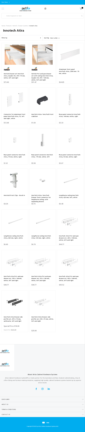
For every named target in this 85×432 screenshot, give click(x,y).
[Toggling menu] (3, 8)
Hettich (15, 26)
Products (9, 26)
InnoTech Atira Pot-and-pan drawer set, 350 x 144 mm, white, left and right (41, 278)
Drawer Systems (23, 26)
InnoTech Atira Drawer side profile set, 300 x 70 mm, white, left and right (42, 319)
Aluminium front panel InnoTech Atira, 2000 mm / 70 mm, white (69, 71)
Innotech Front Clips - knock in (14, 195)
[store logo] (25, 9)
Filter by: (5, 38)
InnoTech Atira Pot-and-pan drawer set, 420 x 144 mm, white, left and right (69, 278)
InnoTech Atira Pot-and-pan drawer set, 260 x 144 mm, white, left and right (69, 238)
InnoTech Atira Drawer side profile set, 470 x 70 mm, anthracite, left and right (13, 319)
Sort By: (46, 38)
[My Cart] (81, 8)
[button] (6, 2)
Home (3, 26)
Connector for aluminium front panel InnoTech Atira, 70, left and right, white (14, 116)
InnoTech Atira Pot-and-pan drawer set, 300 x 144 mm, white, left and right (13, 278)
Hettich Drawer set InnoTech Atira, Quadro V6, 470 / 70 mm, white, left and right (14, 76)
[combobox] (42, 15)
